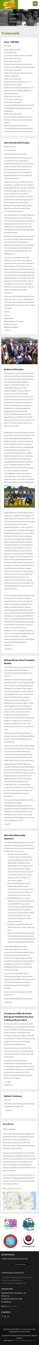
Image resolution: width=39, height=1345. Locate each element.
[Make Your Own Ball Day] (10, 1241)
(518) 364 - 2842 (11, 1306)
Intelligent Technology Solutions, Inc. (24, 1340)
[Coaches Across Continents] (10, 1224)
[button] (35, 3)
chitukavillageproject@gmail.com (13, 1283)
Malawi (5, 1134)
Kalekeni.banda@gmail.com (11, 1280)
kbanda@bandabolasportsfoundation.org (16, 1277)
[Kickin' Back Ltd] (28, 1224)
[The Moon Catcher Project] (28, 1241)
